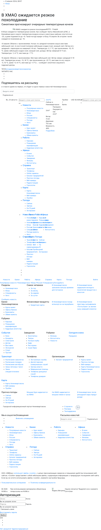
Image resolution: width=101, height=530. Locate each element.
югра (29, 69)
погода (8, 69)
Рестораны (32, 345)
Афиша (26, 150)
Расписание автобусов (14, 364)
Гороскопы (31, 185)
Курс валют (31, 128)
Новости (27, 105)
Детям (7, 343)
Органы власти (36, 367)
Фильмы (30, 161)
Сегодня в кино (76, 333)
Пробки (30, 198)
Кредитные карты (37, 305)
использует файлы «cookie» (25, 473)
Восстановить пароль (8, 512)
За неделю (35, 293)
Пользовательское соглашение (13, 483)
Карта (25, 187)
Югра (7, 4)
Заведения (31, 158)
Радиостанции (32, 183)
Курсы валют (10, 307)
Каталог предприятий (35, 176)
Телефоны (30, 171)
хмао (25, 69)
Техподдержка (70, 411)
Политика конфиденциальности (42, 483)
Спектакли (9, 341)
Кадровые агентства (35, 148)
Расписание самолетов (14, 360)
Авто (28, 123)
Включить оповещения (25, 418)
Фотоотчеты (31, 163)
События (30, 156)
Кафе (30, 343)
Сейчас (29, 203)
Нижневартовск (33, 111)
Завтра (29, 206)
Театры (31, 338)
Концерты (9, 338)
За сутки (34, 295)
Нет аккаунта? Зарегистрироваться (14, 529)
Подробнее (50, 131)
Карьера (30, 141)
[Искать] (19, 103)
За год (33, 288)
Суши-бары (32, 348)
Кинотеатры (32, 336)
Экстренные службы (39, 360)
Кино (7, 336)
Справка (27, 165)
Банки (26, 125)
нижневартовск (17, 69)
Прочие (8, 353)
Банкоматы (31, 133)
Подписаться (8, 95)
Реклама (67, 409)
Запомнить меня (7, 509)
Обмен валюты (32, 135)
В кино (29, 153)
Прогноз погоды (33, 178)
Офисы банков (32, 130)
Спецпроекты (32, 118)
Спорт (7, 350)
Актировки (31, 211)
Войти (95, 280)
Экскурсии (9, 348)
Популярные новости (35, 108)
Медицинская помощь (39, 369)
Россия (29, 115)
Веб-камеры (31, 180)
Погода (29, 120)
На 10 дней (31, 208)
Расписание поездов (13, 362)
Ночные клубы (33, 341)
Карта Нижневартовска (90, 367)
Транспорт (31, 169)
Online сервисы (32, 173)
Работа (26, 137)
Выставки (9, 345)
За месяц (34, 291)
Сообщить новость (8, 299)
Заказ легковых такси (14, 367)
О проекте (68, 406)
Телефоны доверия (38, 376)
